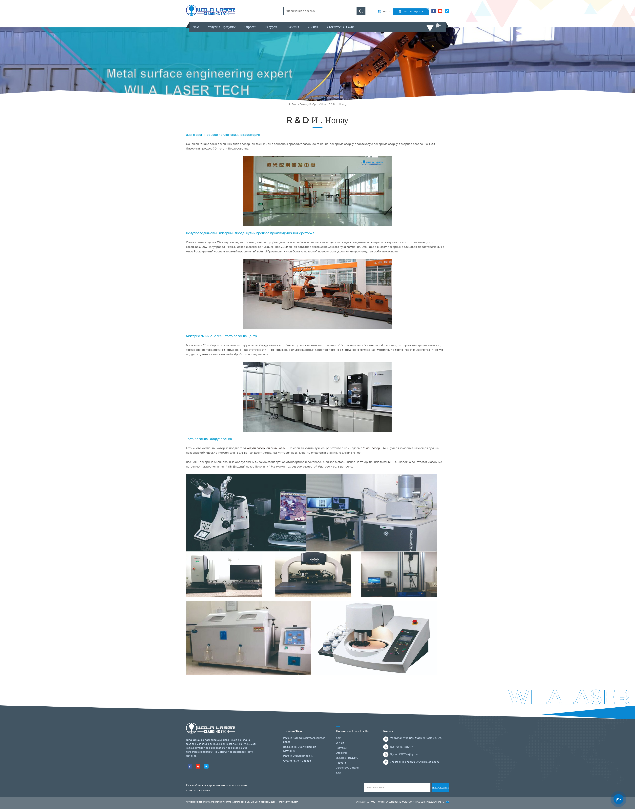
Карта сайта (362, 802)
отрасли (250, 27)
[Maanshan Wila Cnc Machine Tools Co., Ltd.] (210, 10)
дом (338, 738)
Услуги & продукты (221, 27)
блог (338, 773)
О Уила (313, 27)
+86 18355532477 (404, 747)
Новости (341, 763)
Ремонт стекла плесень (298, 756)
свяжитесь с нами (340, 27)
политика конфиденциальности (395, 802)
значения (292, 27)
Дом (196, 27)
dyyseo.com (292, 802)
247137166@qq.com (409, 754)
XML (373, 802)
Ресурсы (271, 27)
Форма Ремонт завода (297, 761)
